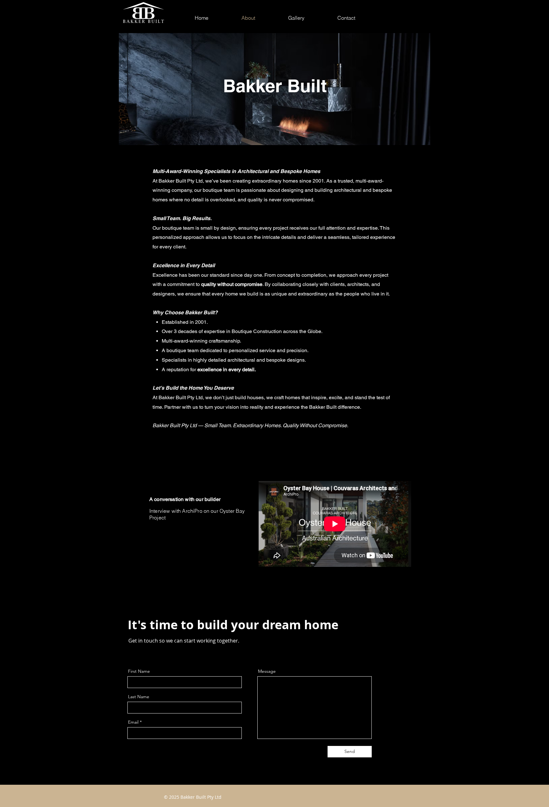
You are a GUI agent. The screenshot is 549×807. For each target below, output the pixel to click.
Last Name (138, 696)
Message (267, 671)
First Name (139, 671)
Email (133, 722)
